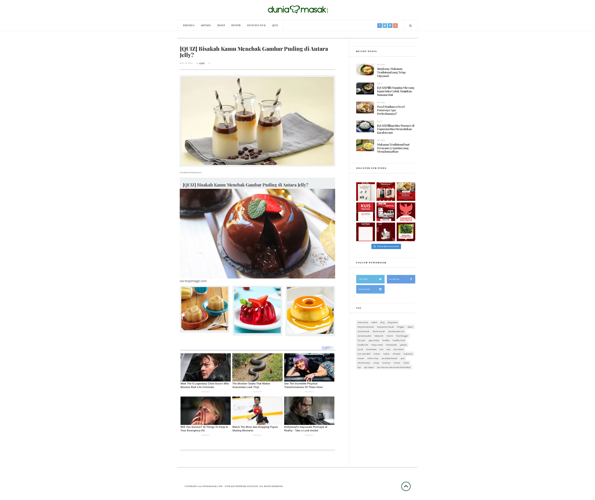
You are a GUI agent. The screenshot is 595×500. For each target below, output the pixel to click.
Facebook (394, 279)
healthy (386, 340)
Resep (221, 25)
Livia (202, 63)
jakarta (403, 344)
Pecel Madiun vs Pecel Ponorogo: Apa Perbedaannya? (390, 110)
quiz (403, 358)
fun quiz (361, 340)
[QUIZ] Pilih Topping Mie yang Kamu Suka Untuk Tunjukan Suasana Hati (395, 91)
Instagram (364, 289)
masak (361, 358)
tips (359, 367)
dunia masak (379, 331)
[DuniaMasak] (297, 9)
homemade (391, 344)
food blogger (402, 335)
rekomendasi (364, 362)
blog (382, 322)
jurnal (360, 349)
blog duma (393, 322)
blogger (400, 326)
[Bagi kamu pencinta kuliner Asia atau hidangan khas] (406, 232)
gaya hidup (374, 340)
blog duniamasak (366, 326)
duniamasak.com (396, 331)
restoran (386, 362)
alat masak (363, 322)
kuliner (377, 353)
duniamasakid (364, 335)
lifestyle (396, 353)
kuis (388, 349)
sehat (406, 362)
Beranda (188, 25)
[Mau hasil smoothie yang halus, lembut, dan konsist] (386, 191)
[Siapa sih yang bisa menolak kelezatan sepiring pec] (406, 191)
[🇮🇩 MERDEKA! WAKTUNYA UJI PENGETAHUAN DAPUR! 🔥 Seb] (365, 191)
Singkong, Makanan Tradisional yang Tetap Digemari (391, 72)
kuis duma (398, 349)
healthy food (399, 340)
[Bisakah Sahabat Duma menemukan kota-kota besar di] (365, 232)
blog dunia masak (385, 326)
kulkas (386, 353)
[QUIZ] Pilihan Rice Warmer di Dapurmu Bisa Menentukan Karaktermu (395, 129)
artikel (374, 322)
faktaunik (378, 335)
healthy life (363, 344)
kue (381, 349)
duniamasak (363, 331)
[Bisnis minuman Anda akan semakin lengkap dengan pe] (386, 232)
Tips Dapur (369, 367)
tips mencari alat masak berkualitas (394, 367)
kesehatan (371, 349)
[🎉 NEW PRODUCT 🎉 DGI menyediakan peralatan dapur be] (386, 211)
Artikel (206, 25)
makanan (408, 353)
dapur (410, 326)
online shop (372, 358)
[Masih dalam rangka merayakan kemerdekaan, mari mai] (365, 211)
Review (236, 25)
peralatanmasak (389, 358)
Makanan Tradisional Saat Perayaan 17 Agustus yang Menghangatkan (393, 148)
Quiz (275, 25)
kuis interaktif (364, 353)
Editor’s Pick (256, 25)
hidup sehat (377, 344)
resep (376, 362)
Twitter (363, 279)
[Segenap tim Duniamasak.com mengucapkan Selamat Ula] (406, 211)
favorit (390, 335)
